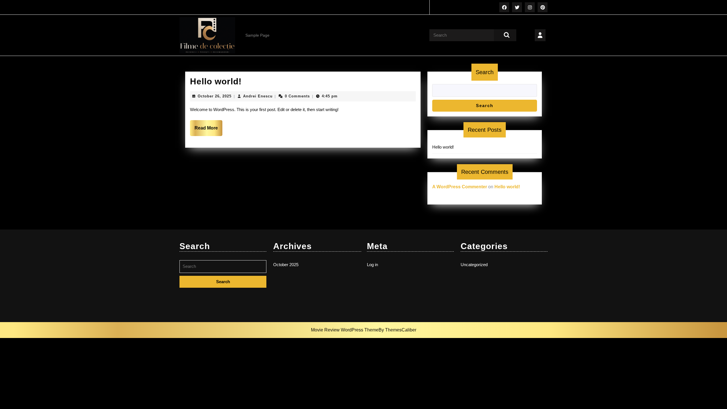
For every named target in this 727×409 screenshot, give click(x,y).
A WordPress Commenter (459, 186)
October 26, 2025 (214, 96)
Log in (372, 264)
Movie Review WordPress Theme (345, 329)
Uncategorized (474, 264)
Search (485, 72)
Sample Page (257, 35)
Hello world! (216, 81)
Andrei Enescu (258, 96)
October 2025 (285, 264)
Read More (208, 130)
